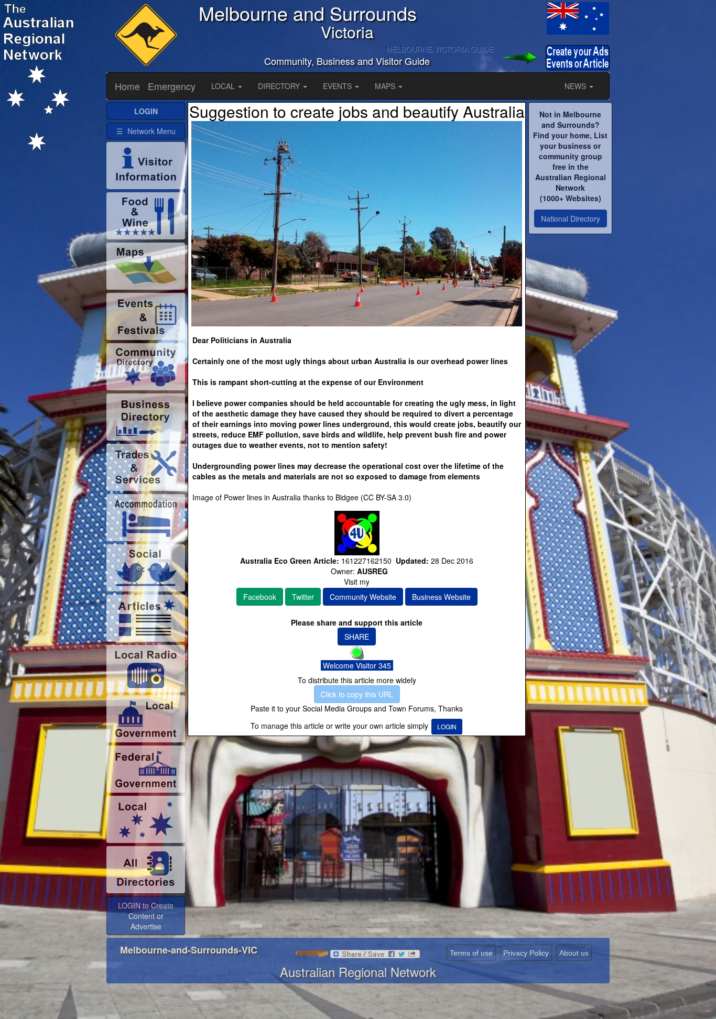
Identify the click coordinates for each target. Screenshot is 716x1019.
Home (127, 86)
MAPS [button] (386, 86)
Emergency (172, 86)
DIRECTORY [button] (280, 86)
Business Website (441, 596)
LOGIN (447, 726)
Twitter (303, 596)
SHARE (356, 636)
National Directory (570, 218)
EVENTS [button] (338, 86)
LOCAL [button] (224, 86)
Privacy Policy (526, 953)
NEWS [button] (576, 86)
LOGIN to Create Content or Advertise (145, 916)
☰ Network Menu (146, 131)
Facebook (259, 596)
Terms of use (471, 953)
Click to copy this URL (357, 694)
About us (574, 953)
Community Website (363, 596)
